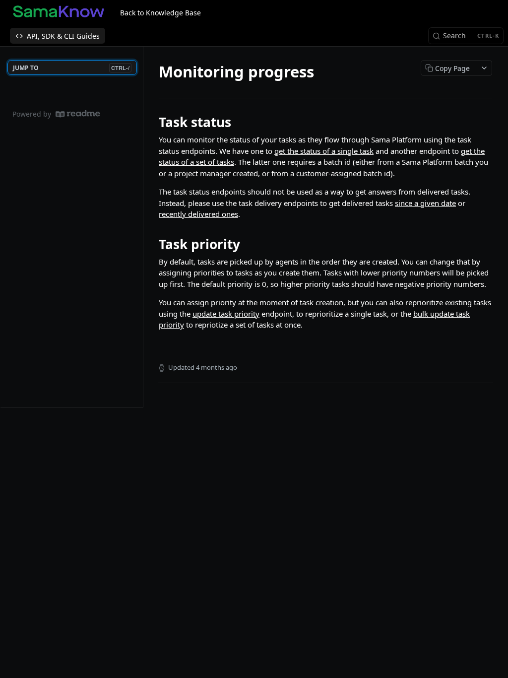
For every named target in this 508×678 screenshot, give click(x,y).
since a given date (425, 203)
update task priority (225, 314)
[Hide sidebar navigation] (141, 226)
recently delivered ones (198, 214)
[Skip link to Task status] (152, 122)
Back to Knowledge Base (160, 12)
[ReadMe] (78, 114)
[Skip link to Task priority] (152, 244)
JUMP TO (71, 68)
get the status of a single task (324, 151)
